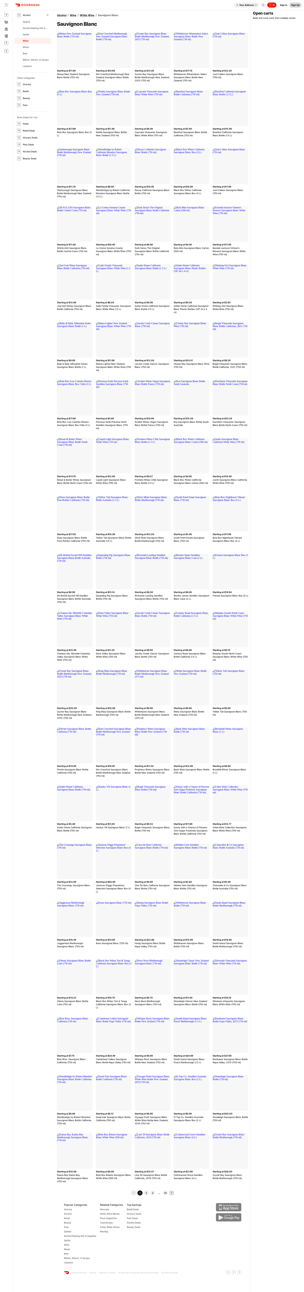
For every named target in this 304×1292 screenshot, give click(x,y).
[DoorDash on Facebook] (228, 1272)
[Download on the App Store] (228, 1207)
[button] (262, 5)
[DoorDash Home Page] (27, 5)
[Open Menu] (6, 5)
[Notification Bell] (263, 5)
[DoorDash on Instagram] (239, 1272)
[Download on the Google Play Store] (228, 1217)
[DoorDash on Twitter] (234, 1272)
